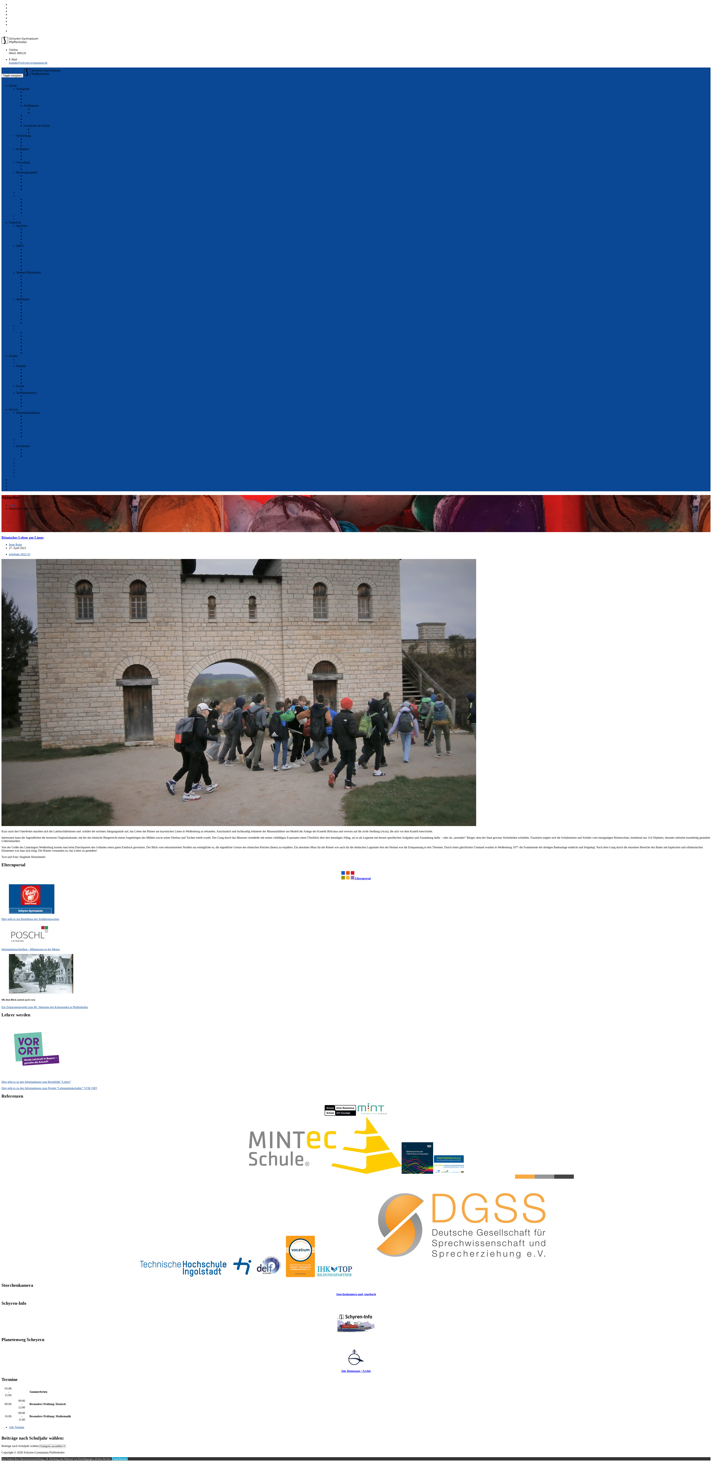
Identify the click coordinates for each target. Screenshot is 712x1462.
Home (12, 505)
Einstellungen (120, 1458)
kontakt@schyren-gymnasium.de (28, 62)
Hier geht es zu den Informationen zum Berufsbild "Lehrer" (36, 1081)
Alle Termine (16, 1427)
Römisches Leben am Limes (22, 538)
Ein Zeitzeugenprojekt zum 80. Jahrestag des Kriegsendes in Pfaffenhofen (44, 1007)
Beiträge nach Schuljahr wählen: (20, 1446)
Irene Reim (15, 544)
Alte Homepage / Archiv (356, 1371)
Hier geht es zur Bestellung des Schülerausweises (30, 919)
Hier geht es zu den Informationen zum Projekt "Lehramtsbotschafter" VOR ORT (49, 1088)
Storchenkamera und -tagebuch (356, 1294)
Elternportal (362, 878)
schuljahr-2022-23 (19, 554)
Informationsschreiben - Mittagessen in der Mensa (30, 949)
